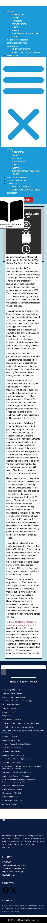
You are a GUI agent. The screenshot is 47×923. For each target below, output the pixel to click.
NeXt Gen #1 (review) (9, 712)
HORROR (15, 37)
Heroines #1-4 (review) (9, 736)
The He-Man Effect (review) (11, 751)
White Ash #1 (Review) (9, 804)
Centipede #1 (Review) (9, 797)
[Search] (3, 672)
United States (10, 226)
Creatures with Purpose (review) (13, 785)
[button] (23, 102)
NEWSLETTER (12, 56)
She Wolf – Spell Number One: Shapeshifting (17, 727)
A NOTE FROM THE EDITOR (17, 40)
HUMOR (15, 27)
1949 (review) (6, 716)
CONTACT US (12, 46)
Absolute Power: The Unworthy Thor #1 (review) (18, 759)
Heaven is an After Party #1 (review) (14, 697)
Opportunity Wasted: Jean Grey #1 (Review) (16, 744)
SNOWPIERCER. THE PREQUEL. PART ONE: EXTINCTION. (20, 723)
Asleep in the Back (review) (11, 705)
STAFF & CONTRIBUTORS (17, 43)
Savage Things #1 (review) (11, 690)
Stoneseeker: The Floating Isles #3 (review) (16, 772)
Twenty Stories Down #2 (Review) (13, 748)
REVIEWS (10, 12)
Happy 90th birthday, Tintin (11, 740)
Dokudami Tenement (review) (12, 789)
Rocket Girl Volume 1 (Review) (12, 693)
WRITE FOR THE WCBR (21, 49)
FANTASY (15, 18)
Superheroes (18, 224)
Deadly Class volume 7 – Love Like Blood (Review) (19, 701)
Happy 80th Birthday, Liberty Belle (13, 755)
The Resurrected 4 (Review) (11, 720)
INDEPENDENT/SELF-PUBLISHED (25, 34)
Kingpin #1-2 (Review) (9, 708)
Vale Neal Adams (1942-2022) (11, 793)
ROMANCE (16, 30)
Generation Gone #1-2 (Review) (12, 800)
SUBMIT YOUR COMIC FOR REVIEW (26, 52)
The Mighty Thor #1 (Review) (11, 763)
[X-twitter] (13, 890)
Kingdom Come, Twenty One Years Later (16, 776)
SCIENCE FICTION (19, 24)
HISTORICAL (17, 21)
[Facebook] (5, 890)
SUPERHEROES (18, 15)
